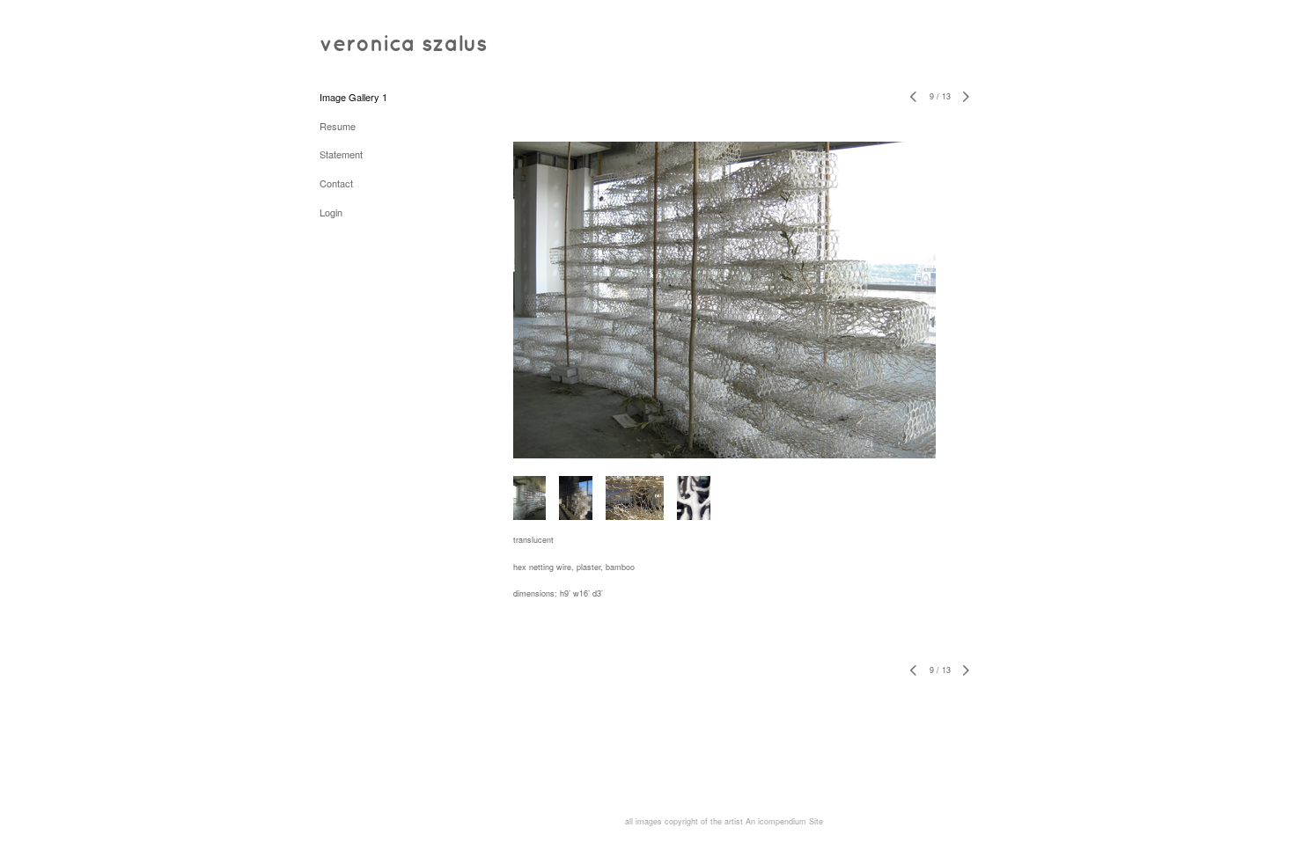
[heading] (364, 44)
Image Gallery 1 (353, 97)
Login (331, 212)
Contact (336, 183)
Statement (341, 154)
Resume (338, 126)
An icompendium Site (784, 821)
